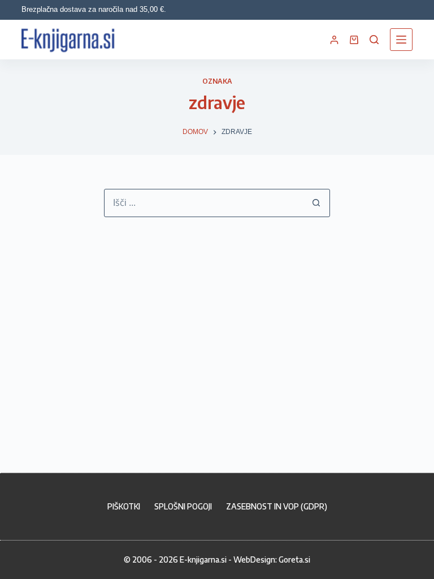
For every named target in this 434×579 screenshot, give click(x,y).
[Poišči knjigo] (374, 39)
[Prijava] (334, 40)
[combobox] (203, 203)
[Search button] (315, 203)
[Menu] (401, 39)
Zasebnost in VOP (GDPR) (276, 506)
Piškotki (123, 506)
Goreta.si (294, 559)
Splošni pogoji (183, 506)
